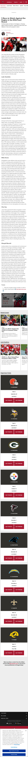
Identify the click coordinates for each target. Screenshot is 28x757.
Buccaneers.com (14, 663)
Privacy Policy (17, 744)
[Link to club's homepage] (2, 2)
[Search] (23, 2)
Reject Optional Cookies (14, 750)
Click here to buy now (21, 289)
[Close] (25, 730)
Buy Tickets (9, 400)
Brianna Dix (8, 32)
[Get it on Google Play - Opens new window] (18, 723)
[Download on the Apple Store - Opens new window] (9, 723)
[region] (14, 743)
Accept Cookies (14, 754)
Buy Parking (19, 400)
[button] (14, 300)
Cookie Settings (14, 747)
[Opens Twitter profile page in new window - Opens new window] (7, 35)
